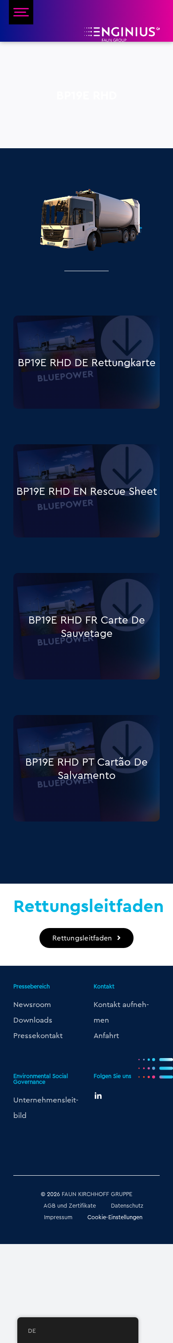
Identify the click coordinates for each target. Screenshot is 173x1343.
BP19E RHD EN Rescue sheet (86, 491)
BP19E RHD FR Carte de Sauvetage (86, 626)
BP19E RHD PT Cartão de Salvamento (86, 768)
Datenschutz (127, 1205)
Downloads (32, 1020)
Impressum (58, 1217)
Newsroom (32, 1004)
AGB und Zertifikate (69, 1205)
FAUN (69, 1193)
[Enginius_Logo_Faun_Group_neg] (122, 30)
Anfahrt (106, 1035)
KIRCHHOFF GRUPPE (105, 1193)
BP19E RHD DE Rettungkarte (87, 362)
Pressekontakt (38, 1035)
